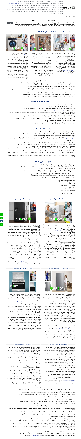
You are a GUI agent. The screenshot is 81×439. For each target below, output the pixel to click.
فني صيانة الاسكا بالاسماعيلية (60, 110)
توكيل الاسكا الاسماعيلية (37, 435)
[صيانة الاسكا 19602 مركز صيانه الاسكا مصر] (69, 7)
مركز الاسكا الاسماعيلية (68, 70)
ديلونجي (57, 427)
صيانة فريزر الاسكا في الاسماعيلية (62, 328)
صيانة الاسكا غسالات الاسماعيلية (58, 230)
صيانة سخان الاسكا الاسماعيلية (27, 353)
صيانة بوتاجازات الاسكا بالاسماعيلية (19, 301)
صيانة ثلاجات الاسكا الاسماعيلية (22, 261)
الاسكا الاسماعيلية (69, 138)
